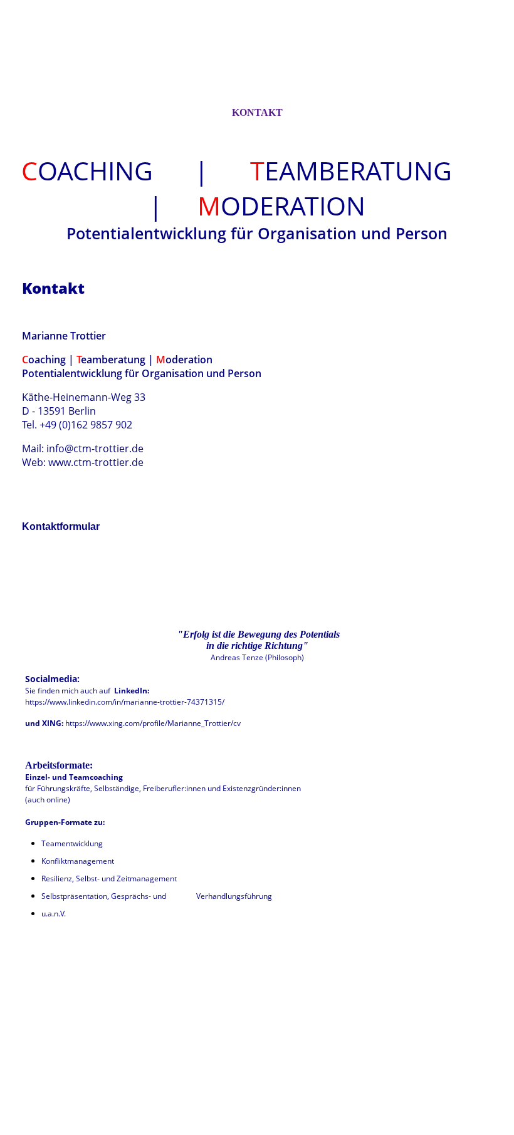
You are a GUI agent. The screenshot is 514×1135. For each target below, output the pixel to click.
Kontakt (257, 112)
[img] (257, 64)
